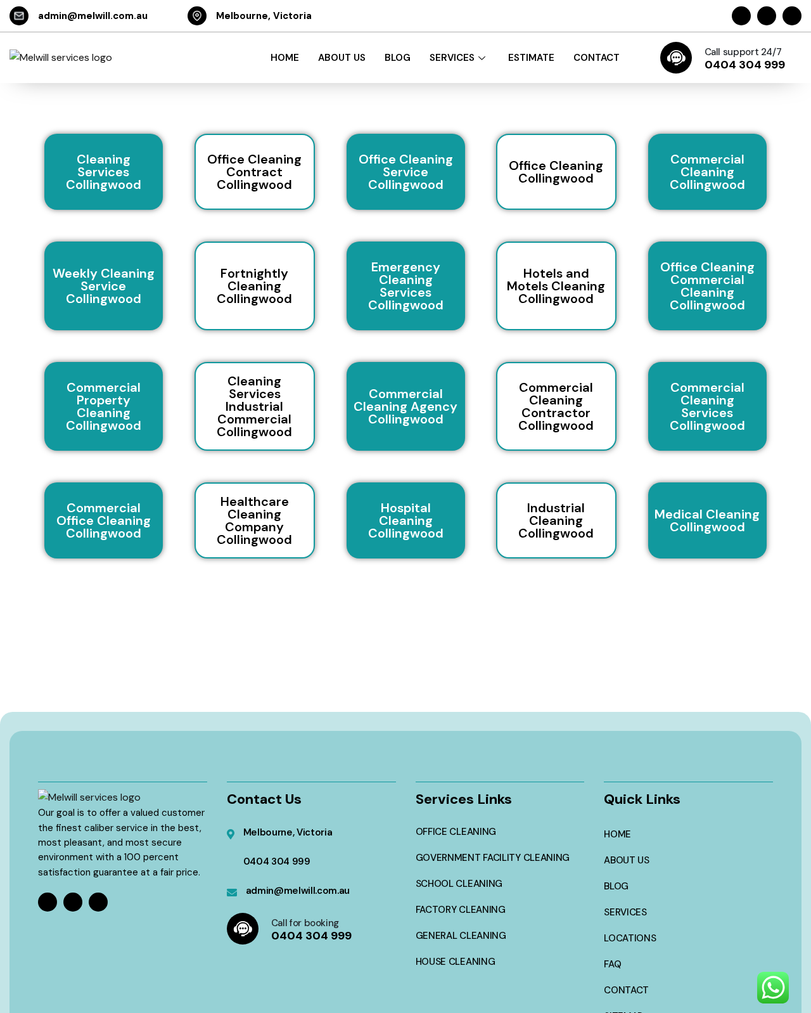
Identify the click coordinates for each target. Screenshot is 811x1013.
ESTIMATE (531, 57)
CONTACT (596, 57)
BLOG (398, 57)
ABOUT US (342, 57)
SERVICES (452, 57)
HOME (285, 57)
